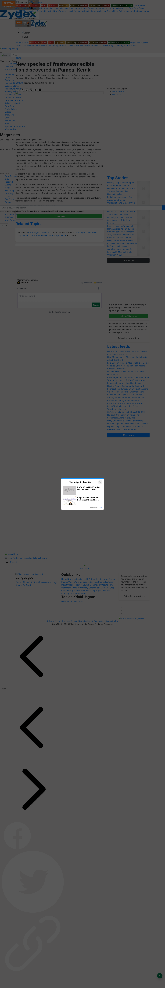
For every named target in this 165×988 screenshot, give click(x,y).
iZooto (100, 507)
